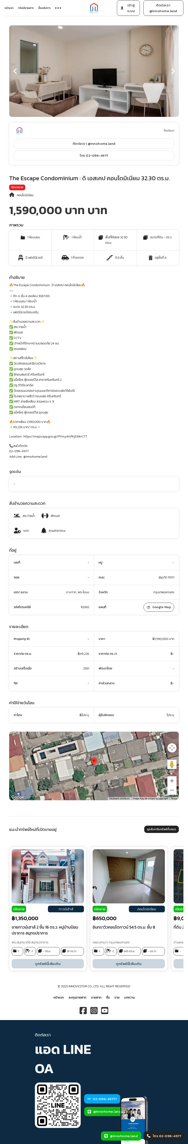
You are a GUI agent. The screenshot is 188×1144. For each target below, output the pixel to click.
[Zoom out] (172, 790)
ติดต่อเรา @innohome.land (163, 8)
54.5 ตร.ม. (129, 951)
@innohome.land (107, 1111)
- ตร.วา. (152, 951)
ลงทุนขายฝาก (77, 997)
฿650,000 (104, 918)
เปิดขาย (19, 909)
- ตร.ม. (47, 951)
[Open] (58, 8)
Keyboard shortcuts (119, 798)
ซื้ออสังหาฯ (44, 8)
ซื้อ (108, 997)
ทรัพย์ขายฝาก (26, 8)
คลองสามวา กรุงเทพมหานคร (111, 942)
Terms (174, 798)
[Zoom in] (172, 780)
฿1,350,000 (25, 918)
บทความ (129, 997)
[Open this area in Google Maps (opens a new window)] (17, 797)
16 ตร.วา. (72, 951)
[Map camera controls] (172, 747)
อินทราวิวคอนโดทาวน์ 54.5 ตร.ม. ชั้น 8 (124, 927)
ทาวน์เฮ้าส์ (66, 909)
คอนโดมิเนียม (25, 195)
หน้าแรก (9, 8)
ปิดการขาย (17, 187)
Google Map (161, 607)
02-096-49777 (105, 1098)
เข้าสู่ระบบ (131, 8)
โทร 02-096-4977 (94, 155)
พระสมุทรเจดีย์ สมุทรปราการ (30, 942)
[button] (15, 71)
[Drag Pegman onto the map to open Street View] (172, 764)
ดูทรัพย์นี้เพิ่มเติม (48, 963)
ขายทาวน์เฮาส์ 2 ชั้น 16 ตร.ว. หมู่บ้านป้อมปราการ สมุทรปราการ (45, 930)
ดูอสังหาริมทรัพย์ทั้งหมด (161, 829)
